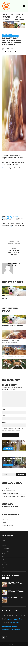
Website (4, 422)
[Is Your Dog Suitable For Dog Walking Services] (14, 103)
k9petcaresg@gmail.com (15, 619)
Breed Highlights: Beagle (12, 370)
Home (3, 540)
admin (7, 19)
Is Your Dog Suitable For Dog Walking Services (12, 341)
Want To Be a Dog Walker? (11, 630)
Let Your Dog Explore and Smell (19, 17)
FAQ (3, 556)
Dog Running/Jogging (10, 217)
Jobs (3, 567)
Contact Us (5, 565)
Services (4, 545)
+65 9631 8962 (14, 622)
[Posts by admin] (3, 19)
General (4, 522)
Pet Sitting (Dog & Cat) (8, 551)
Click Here (8, 448)
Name (4, 409)
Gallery (4, 559)
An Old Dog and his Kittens (8, 16)
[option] (8, 21)
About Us (4, 543)
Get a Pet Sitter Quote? (10, 626)
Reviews (4, 562)
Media (3, 553)
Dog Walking (6, 548)
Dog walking (7, 34)
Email (3, 415)
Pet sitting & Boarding (10, 36)
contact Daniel (7, 227)
